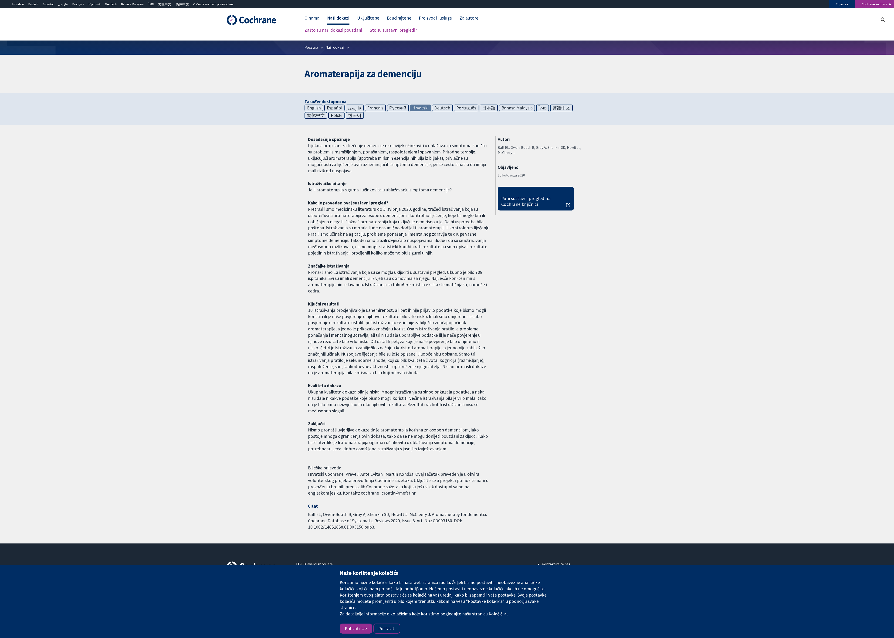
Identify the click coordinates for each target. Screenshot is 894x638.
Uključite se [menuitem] (368, 18)
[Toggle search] (882, 19)
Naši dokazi (334, 47)
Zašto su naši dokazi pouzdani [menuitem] (333, 30)
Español (48, 4)
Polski (336, 115)
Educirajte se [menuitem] (399, 18)
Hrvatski (18, 4)
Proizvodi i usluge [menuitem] (435, 18)
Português (466, 108)
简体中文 (182, 4)
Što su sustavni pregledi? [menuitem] (393, 30)
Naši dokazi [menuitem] (338, 18)
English (33, 4)
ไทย (151, 4)
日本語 (488, 108)
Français (78, 4)
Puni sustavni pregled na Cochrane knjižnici (526, 201)
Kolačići (496, 614)
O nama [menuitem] (312, 18)
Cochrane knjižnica (874, 4)
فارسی (63, 4)
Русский (94, 4)
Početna (311, 47)
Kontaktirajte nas (556, 564)
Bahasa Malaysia (132, 4)
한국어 (354, 115)
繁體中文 (164, 4)
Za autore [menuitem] (469, 18)
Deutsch (111, 4)
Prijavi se (842, 4)
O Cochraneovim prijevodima (213, 4)
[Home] (258, 20)
